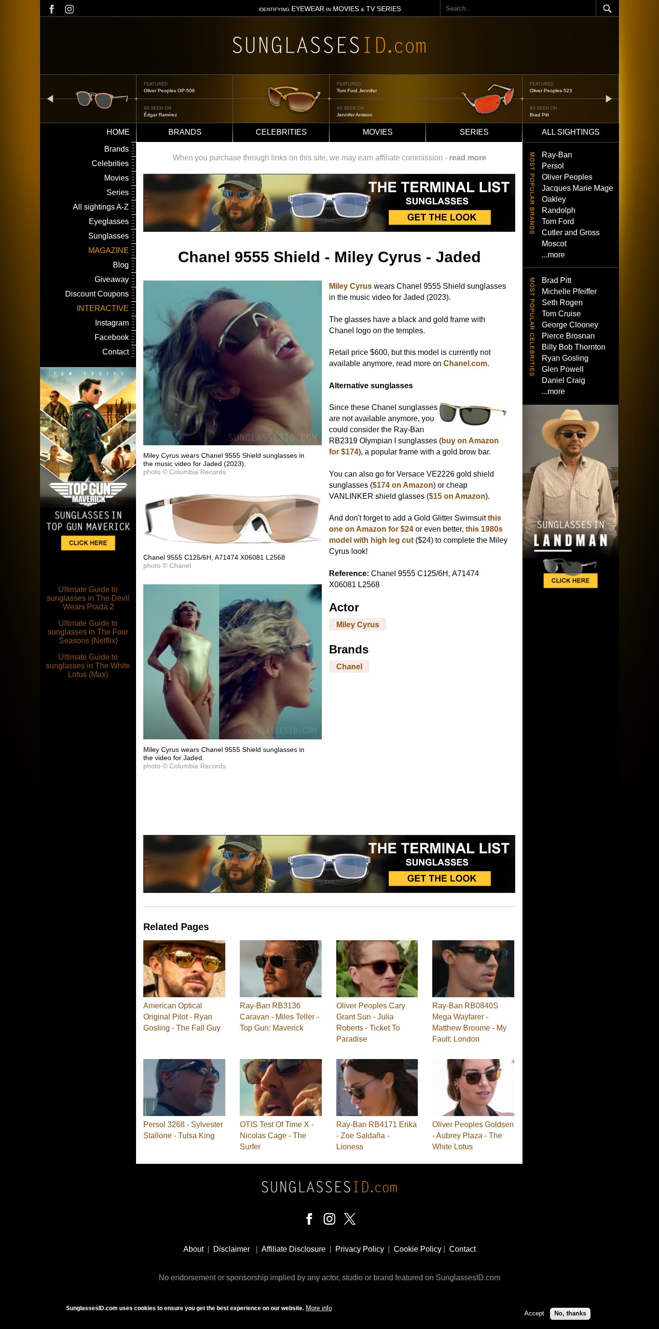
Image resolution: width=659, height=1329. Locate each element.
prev (50, 98)
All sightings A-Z (101, 207)
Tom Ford (558, 221)
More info (319, 1308)
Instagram (112, 323)
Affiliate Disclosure (293, 1249)
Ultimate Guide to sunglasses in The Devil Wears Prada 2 (88, 598)
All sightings (571, 132)
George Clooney (570, 325)
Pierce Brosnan (568, 336)
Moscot (554, 244)
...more (553, 255)
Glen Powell (563, 369)
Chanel (349, 666)
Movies (378, 132)
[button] (232, 442)
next (609, 98)
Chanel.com (465, 363)
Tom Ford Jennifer (357, 90)
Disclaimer (231, 1249)
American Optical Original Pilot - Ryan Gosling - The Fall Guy (181, 1017)
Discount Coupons (97, 294)
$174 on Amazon (402, 485)
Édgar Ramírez (160, 114)
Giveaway (112, 279)
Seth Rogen (562, 302)
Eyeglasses (109, 221)
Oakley (554, 199)
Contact (115, 352)
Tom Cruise (561, 314)
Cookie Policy (417, 1249)
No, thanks (570, 1313)
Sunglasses (108, 236)
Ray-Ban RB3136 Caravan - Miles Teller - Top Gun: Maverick (279, 1017)
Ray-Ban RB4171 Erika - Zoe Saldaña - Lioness (376, 1135)
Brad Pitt (539, 114)
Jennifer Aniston (354, 114)
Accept (534, 1313)
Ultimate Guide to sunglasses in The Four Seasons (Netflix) (88, 632)
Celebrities (281, 132)
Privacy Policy (359, 1249)
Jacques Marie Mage (577, 188)
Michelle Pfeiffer (569, 291)
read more (467, 158)
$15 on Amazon (457, 496)
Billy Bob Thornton (573, 347)
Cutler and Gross (571, 232)
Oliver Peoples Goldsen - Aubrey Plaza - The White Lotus (473, 1135)
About (193, 1249)
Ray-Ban (557, 155)
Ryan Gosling (565, 358)
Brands (185, 132)
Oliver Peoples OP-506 (169, 90)
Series (474, 132)
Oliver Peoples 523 (551, 90)
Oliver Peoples (567, 177)
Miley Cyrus (350, 286)
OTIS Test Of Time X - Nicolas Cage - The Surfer (277, 1135)
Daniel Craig (563, 380)
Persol (553, 166)
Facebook (112, 337)
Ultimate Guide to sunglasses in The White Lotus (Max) (88, 666)
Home (118, 132)
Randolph (559, 210)
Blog (121, 265)
